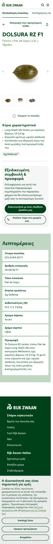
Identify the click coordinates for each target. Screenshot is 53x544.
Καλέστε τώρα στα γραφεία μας (27, 219)
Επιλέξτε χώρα (15, 465)
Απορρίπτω (25, 537)
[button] (24, 24)
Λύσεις (11, 427)
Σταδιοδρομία (15, 471)
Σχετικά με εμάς (16, 459)
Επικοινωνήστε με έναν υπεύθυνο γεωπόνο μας (25, 208)
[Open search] (42, 4)
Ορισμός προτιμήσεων (25, 529)
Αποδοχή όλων (25, 521)
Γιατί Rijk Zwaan (16, 433)
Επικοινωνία (14, 445)
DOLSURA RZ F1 (22, 34)
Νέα (9, 439)
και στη (24, 510)
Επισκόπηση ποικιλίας (15, 13)
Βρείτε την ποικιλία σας (20, 421)
